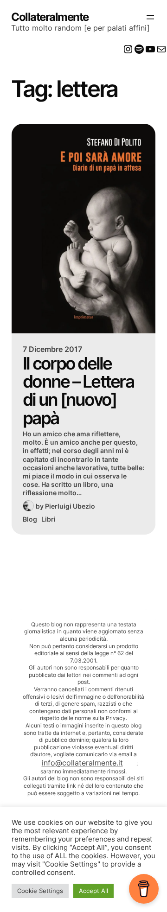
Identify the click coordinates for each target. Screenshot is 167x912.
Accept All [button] (93, 890)
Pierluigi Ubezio (70, 506)
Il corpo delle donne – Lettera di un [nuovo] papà (78, 390)
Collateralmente (50, 17)
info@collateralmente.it (82, 762)
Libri (48, 519)
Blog (30, 519)
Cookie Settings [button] (40, 890)
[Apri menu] (150, 17)
